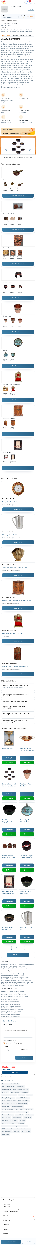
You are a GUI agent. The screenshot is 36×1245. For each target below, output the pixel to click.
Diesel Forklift (6, 1106)
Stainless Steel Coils (16, 1128)
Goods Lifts (24, 1126)
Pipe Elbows (5, 1134)
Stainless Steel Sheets (8, 1112)
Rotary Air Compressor (8, 1098)
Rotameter (21, 1095)
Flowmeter (29, 1095)
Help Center (7, 1204)
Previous (5, 150)
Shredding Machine (23, 1100)
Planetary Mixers (17, 1117)
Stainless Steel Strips (22, 1112)
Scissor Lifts (24, 1092)
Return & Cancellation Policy (11, 1209)
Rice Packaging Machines (9, 1100)
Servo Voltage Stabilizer (8, 1086)
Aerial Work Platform (17, 1106)
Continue (24, 1058)
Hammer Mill (5, 1103)
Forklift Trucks (15, 1083)
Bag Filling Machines (7, 1114)
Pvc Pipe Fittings (6, 1131)
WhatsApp (28, 133)
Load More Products (18, 948)
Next (30, 150)
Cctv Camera (13, 1120)
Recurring (19, 1043)
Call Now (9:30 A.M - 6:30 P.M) (12, 133)
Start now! (15, 1072)
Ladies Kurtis (27, 1117)
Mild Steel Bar (28, 1109)
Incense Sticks (6, 1126)
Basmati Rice (20, 1086)
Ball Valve (22, 1120)
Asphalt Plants (19, 1114)
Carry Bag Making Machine (20, 1089)
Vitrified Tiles (5, 1128)
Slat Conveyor (29, 1114)
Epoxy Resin (19, 1109)
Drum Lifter (5, 1092)
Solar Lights (15, 1126)
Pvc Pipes (27, 1128)
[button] (31, 9)
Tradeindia (3, 1077)
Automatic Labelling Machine (19, 1103)
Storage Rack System (8, 1109)
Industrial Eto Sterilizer (23, 1098)
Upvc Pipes (16, 1131)
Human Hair (5, 1083)
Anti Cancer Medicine (8, 1123)
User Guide (7, 1206)
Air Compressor (20, 1123)
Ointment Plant (6, 1117)
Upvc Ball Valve (26, 1131)
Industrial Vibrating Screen (9, 1095)
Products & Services (18, 35)
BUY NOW (17, 509)
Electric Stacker (15, 1092)
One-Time (9, 1043)
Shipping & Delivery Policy (10, 1211)
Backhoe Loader (6, 1089)
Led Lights (5, 1120)
